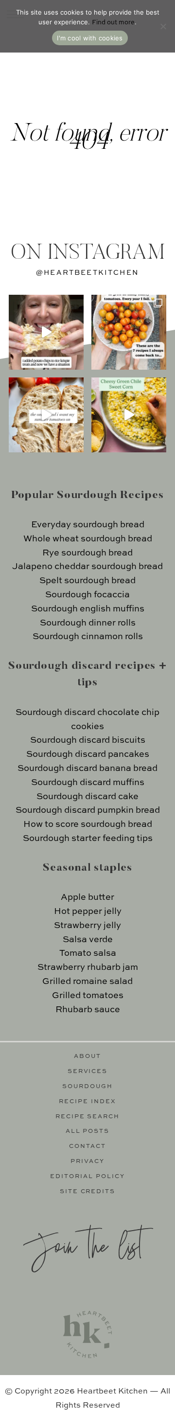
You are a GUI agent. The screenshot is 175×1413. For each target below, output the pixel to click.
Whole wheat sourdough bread (87, 539)
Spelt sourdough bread (87, 580)
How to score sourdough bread (87, 824)
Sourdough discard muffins (87, 782)
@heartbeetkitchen (87, 272)
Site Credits (88, 1192)
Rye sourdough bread (87, 553)
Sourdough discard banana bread (88, 768)
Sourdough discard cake (87, 796)
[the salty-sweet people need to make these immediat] (46, 332)
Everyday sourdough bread (87, 524)
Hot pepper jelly (88, 911)
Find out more (113, 22)
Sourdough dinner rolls (88, 623)
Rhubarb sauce (87, 1009)
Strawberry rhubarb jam (87, 967)
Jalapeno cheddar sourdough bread (87, 566)
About (87, 1056)
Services (88, 1071)
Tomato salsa (87, 953)
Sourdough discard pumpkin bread (88, 810)
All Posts (88, 1131)
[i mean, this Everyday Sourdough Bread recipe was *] (46, 414)
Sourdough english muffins (87, 609)
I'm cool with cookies (89, 38)
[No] (163, 26)
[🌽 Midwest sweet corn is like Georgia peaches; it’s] (128, 414)
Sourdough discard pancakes (87, 754)
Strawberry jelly (87, 925)
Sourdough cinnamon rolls (88, 636)
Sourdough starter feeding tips (88, 838)
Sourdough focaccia (87, 594)
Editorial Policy (87, 1177)
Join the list (82, 1244)
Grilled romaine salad (87, 981)
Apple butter (87, 897)
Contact (87, 1146)
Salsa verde (88, 939)
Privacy (87, 1161)
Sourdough (87, 1087)
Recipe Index (87, 1102)
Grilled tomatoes (87, 995)
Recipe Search (87, 1117)
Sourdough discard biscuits (87, 740)
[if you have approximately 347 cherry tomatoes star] (128, 332)
